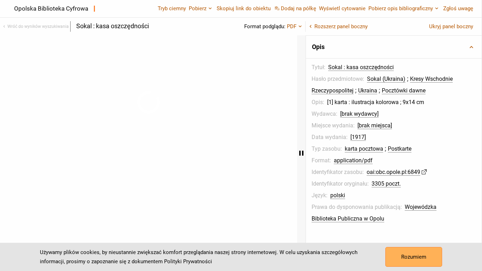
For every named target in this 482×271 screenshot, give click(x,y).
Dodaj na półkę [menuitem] (298, 8)
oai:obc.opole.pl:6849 (393, 172)
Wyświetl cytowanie (342, 8)
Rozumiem (413, 257)
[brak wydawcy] (359, 113)
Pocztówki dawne (404, 90)
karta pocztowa (364, 148)
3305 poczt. (386, 183)
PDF (291, 26)
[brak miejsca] (374, 125)
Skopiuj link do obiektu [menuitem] (244, 8)
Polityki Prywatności (188, 261)
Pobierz (197, 8)
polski (337, 195)
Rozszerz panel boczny (341, 26)
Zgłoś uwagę (458, 8)
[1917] (358, 137)
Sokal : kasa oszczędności (361, 67)
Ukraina (367, 90)
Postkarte (399, 148)
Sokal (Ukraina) (386, 79)
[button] (394, 47)
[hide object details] (301, 153)
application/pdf (353, 160)
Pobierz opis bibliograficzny (400, 8)
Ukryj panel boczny (451, 26)
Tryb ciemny (172, 8)
